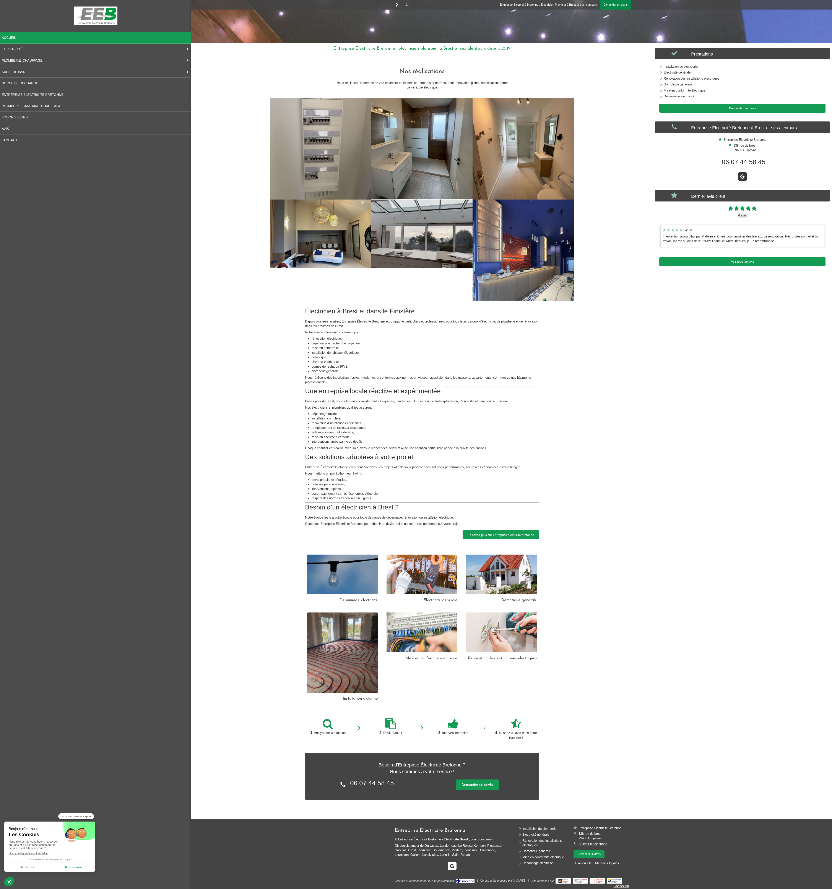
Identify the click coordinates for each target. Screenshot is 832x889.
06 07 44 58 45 (372, 783)
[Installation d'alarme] (342, 652)
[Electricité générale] (422, 574)
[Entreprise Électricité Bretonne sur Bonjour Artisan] (563, 881)
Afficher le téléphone (592, 844)
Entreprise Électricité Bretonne (363, 321)
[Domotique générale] (501, 574)
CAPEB (521, 880)
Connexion (621, 886)
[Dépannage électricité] (342, 574)
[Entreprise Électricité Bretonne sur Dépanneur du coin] (580, 881)
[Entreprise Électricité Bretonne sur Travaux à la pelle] (597, 881)
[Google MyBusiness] (742, 176)
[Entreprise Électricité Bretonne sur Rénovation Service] (614, 881)
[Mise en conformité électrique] (422, 632)
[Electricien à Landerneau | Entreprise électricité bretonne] (95, 16)
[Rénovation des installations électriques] (501, 632)
